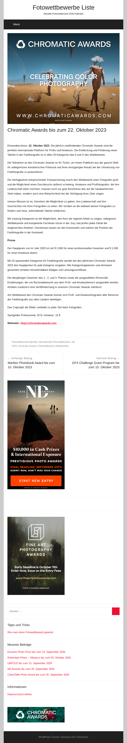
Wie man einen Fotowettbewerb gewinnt (30, 632)
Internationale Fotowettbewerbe (54, 342)
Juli (73, 342)
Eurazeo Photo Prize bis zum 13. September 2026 (36, 651)
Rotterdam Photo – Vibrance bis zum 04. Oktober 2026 (39, 657)
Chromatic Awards (27, 346)
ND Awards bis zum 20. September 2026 (30, 668)
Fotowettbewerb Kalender (24, 342)
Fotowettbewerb (46, 346)
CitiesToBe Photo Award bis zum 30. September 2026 (38, 674)
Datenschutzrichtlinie (19, 694)
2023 (14, 346)
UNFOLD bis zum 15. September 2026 (29, 663)
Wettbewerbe (62, 346)
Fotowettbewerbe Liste (63, 7)
